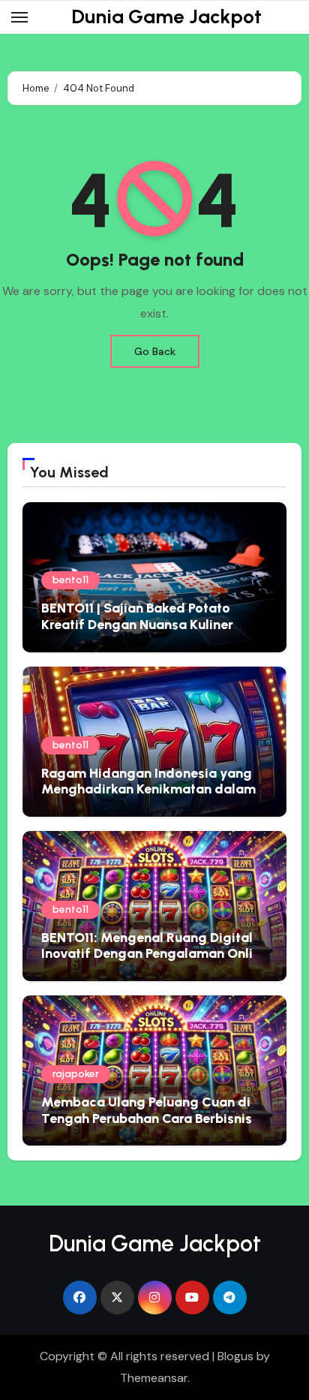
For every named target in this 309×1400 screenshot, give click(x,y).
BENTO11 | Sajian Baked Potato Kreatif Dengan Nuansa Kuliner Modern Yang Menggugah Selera (145, 624)
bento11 (70, 580)
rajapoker (75, 1073)
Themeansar (154, 1378)
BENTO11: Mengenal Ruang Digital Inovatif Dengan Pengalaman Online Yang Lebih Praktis (154, 953)
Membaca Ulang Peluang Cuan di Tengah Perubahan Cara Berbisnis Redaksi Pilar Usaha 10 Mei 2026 (146, 1118)
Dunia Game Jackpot (166, 17)
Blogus (236, 1356)
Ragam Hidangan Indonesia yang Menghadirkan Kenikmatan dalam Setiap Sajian (148, 789)
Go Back (155, 351)
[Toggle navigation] (20, 17)
